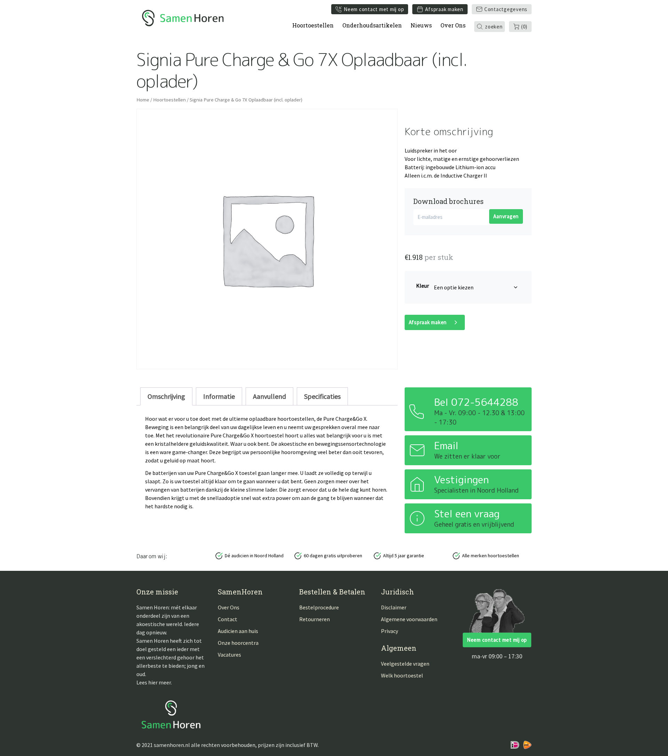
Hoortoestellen (313, 25)
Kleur (422, 285)
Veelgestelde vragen (405, 663)
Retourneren (314, 619)
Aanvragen (506, 216)
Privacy (389, 630)
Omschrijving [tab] (166, 396)
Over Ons (453, 25)
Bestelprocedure (319, 607)
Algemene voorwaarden (409, 619)
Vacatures (229, 654)
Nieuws (421, 25)
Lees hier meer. (154, 682)
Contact (227, 619)
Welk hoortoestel (402, 675)
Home (142, 100)
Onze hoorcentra (238, 642)
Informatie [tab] (219, 396)
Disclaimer (393, 607)
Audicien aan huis (238, 630)
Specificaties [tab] (322, 396)
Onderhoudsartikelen (372, 25)
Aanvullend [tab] (269, 396)
